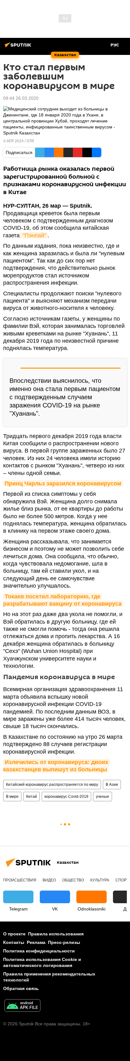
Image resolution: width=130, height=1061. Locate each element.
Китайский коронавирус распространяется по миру (52, 784)
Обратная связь (21, 988)
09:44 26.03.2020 (20, 98)
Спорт (121, 880)
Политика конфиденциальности (39, 950)
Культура (99, 880)
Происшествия (19, 880)
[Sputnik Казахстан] (19, 47)
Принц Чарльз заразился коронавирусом (63, 483)
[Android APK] (22, 1006)
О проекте (14, 933)
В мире (12, 796)
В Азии (112, 784)
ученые (102, 796)
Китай (31, 796)
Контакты (13, 942)
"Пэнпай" (33, 235)
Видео (49, 880)
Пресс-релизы (64, 942)
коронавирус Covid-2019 (66, 796)
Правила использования (56, 933)
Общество (73, 880)
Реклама (36, 942)
